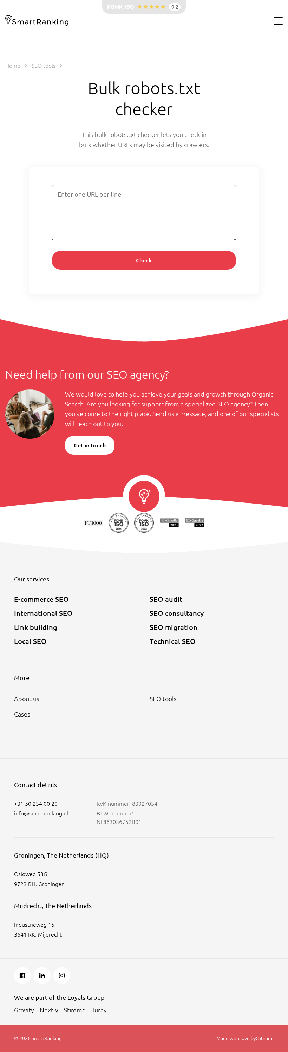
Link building (35, 627)
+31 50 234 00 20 (36, 803)
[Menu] (278, 20)
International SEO (43, 613)
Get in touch (90, 445)
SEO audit (166, 599)
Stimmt (74, 1009)
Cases (22, 714)
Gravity (24, 1009)
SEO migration (173, 627)
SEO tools (163, 698)
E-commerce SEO (41, 599)
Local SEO (30, 641)
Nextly (49, 1009)
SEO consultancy (177, 613)
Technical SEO (173, 641)
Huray (98, 1009)
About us (26, 698)
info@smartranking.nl (41, 813)
